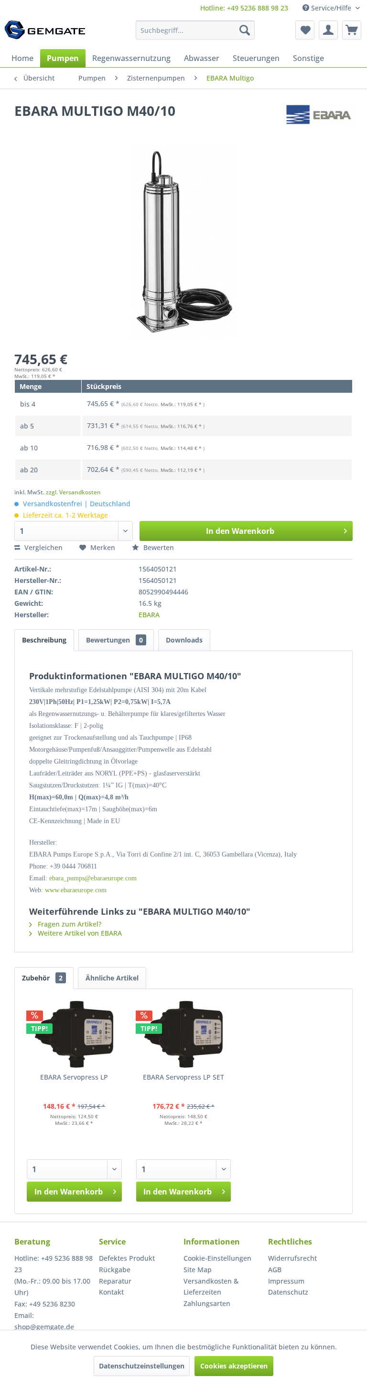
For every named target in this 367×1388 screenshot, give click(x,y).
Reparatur (115, 1281)
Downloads (184, 639)
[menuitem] (244, 8)
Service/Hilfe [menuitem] (331, 7)
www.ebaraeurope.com (76, 890)
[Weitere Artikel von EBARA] (319, 120)
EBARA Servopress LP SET (183, 1077)
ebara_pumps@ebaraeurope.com (93, 878)
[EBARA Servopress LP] (74, 1034)
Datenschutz (288, 1291)
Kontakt (111, 1291)
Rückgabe (114, 1269)
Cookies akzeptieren (234, 1365)
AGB (274, 1269)
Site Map (198, 1269)
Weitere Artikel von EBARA (79, 933)
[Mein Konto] (328, 30)
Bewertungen (114, 639)
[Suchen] (245, 30)
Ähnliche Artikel (112, 977)
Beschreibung (44, 639)
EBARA (149, 614)
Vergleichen (42, 547)
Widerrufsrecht (292, 1258)
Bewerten (157, 547)
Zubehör (42, 977)
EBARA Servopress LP (74, 1077)
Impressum (286, 1281)
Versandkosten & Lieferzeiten (211, 1286)
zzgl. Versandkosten (73, 492)
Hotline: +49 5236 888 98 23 (244, 7)
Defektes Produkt (127, 1258)
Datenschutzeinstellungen (141, 1365)
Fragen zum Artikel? (68, 924)
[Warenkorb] (351, 30)
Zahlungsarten (207, 1303)
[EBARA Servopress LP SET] (183, 1034)
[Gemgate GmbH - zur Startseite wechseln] (45, 32)
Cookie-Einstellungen (217, 1258)
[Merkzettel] (304, 30)
